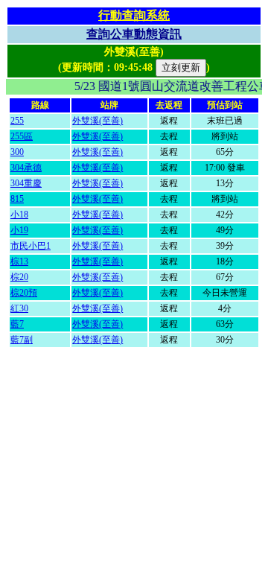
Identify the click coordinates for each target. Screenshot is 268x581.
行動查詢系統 (134, 15)
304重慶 (26, 183)
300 (17, 152)
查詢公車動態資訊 (134, 34)
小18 (19, 214)
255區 (21, 136)
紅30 (19, 308)
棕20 (19, 277)
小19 (19, 230)
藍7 (17, 324)
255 (17, 120)
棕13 (19, 261)
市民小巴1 (30, 246)
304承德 (26, 167)
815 (17, 199)
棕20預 (23, 293)
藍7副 (21, 339)
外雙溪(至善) (97, 120)
